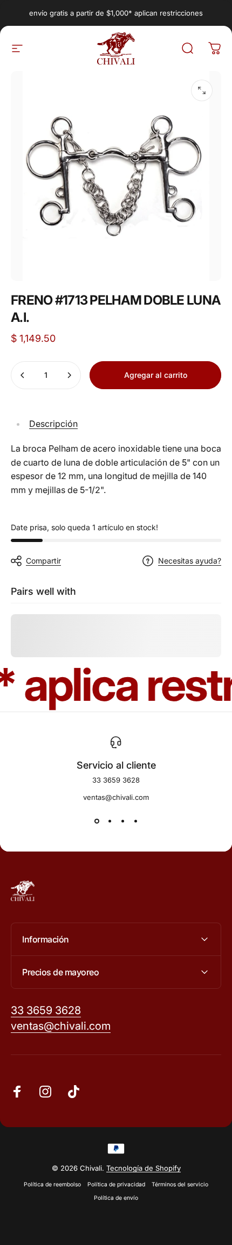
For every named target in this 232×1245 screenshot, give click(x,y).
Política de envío (116, 1197)
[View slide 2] (109, 820)
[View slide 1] (96, 820)
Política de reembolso (52, 1184)
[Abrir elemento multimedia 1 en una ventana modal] (202, 90)
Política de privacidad (116, 1184)
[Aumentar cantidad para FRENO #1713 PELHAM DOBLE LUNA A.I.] (69, 375)
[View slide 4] (135, 820)
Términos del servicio (180, 1184)
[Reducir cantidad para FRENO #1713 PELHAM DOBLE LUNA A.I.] (22, 375)
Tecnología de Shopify (143, 1168)
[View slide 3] (122, 820)
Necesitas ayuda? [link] (189, 560)
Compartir (43, 560)
